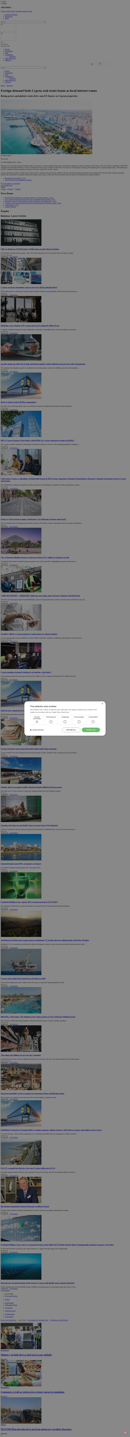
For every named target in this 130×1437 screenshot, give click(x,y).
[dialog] (65, 718)
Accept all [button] (90, 730)
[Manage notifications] (125, 1432)
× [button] (102, 704)
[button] (37, 730)
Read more (65, 712)
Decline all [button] (71, 730)
